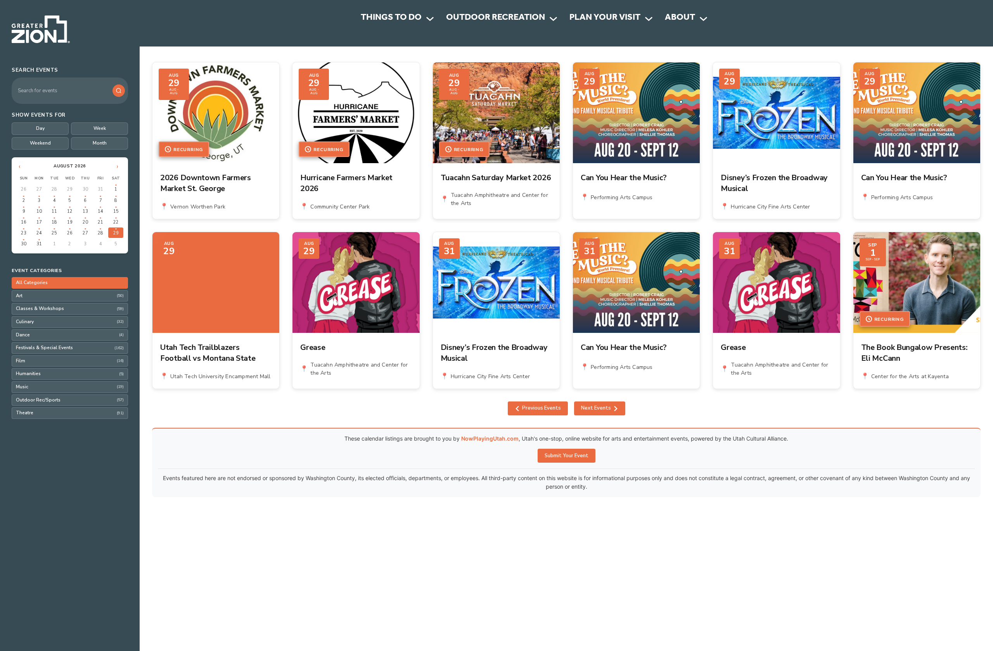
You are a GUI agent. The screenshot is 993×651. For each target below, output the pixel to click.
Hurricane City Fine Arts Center (770, 206)
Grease (312, 347)
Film (70, 361)
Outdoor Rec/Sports (70, 400)
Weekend (40, 143)
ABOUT (680, 18)
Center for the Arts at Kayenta (910, 376)
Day (40, 128)
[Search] (118, 90)
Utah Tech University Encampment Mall (220, 376)
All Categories (32, 282)
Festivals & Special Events (70, 347)
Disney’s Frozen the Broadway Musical (774, 183)
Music (70, 387)
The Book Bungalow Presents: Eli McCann (914, 352)
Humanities (70, 373)
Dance (70, 335)
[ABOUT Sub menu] (703, 18)
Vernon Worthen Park (197, 206)
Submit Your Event (566, 455)
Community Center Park (340, 206)
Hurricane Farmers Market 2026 (346, 183)
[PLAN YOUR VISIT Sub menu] (648, 18)
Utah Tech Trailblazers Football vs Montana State (208, 352)
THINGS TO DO (391, 18)
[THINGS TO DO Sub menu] (430, 18)
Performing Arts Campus (621, 197)
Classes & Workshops (70, 308)
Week (99, 128)
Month (100, 143)
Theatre (70, 413)
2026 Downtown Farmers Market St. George (205, 183)
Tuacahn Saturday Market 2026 (496, 177)
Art (70, 296)
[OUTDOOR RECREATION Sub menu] (553, 18)
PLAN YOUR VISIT (604, 18)
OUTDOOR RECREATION (495, 18)
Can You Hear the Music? (624, 177)
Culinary (70, 322)
